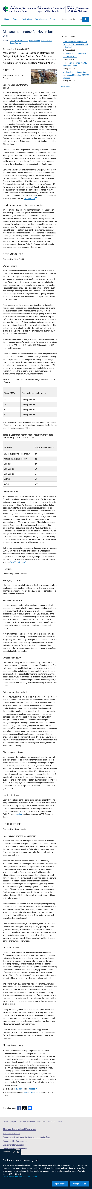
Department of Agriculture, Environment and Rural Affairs (26, 1137)
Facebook (32, 1089)
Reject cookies (60, 1184)
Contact (53, 19)
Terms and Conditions (26, 1122)
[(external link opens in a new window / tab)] (19, 1108)
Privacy (39, 1122)
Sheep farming (15, 43)
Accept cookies (79, 1184)
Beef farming (34, 40)
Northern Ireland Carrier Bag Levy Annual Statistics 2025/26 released (76, 75)
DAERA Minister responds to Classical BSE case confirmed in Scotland (75, 44)
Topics (15, 19)
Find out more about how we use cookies (20, 1177)
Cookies (47, 1122)
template (18, 814)
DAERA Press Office (31, 1093)
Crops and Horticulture (19, 40)
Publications (26, 19)
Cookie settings (8, 1151)
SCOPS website (17, 562)
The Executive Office (11, 1133)
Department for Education (13, 1145)
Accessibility (57, 1122)
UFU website (30, 198)
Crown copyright (9, 1122)
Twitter (20, 1089)
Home (6, 19)
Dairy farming (46, 40)
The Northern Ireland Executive (19, 1129)
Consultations (41, 19)
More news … (66, 86)
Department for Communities (15, 1141)
